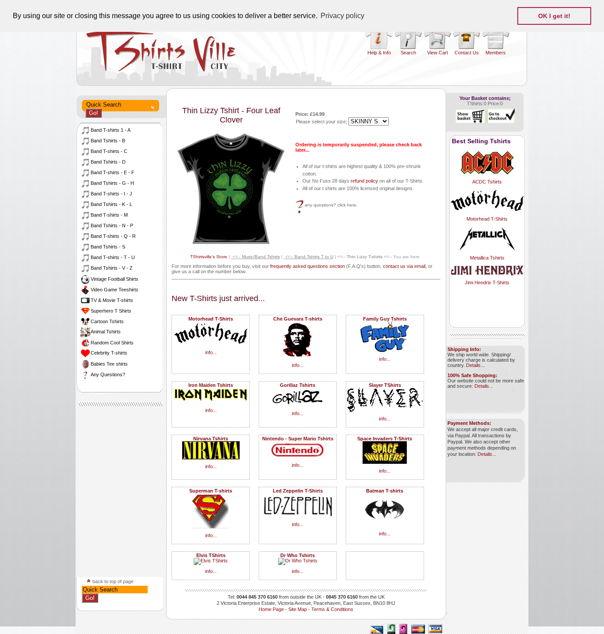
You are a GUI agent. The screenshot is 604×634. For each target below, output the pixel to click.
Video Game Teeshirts (114, 289)
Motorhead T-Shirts (487, 219)
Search (408, 52)
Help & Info (379, 52)
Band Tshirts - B (108, 140)
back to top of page (112, 581)
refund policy (364, 180)
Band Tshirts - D (108, 161)
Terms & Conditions (332, 609)
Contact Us (467, 52)
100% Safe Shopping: (472, 375)
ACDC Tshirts (487, 181)
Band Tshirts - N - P (112, 225)
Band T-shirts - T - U (113, 257)
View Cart (437, 52)
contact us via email (404, 266)
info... (211, 352)
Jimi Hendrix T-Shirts (487, 282)
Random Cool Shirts (112, 342)
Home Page (271, 609)
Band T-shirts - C (109, 151)
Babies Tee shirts (109, 364)
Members (495, 52)
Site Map (297, 609)
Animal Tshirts (106, 331)
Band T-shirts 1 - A (110, 130)
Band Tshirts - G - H (112, 183)
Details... (475, 365)
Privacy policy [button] (342, 15)
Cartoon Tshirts (107, 321)
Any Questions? (108, 374)
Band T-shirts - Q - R (113, 236)
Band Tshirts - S (108, 246)
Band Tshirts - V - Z (112, 268)
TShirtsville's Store (208, 256)
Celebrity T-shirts (109, 352)
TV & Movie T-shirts (112, 300)
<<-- (255, 256)
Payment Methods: (469, 423)
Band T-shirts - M (109, 215)
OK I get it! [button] (554, 15)
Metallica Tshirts (487, 257)
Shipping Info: (464, 349)
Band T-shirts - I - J (111, 193)
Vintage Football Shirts (114, 279)
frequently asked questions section (307, 266)
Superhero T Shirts (111, 310)
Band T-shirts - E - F (112, 172)
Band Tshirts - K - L (111, 204)
